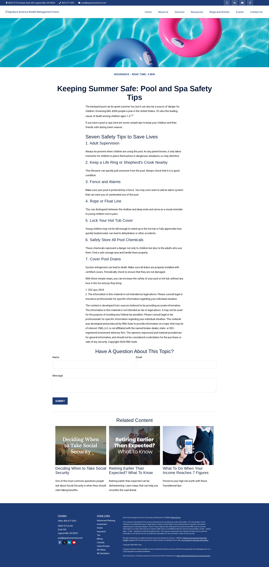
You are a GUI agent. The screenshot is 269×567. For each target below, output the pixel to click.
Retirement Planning (106, 520)
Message (58, 375)
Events (262, 3)
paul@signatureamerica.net (94, 3)
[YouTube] (242, 3)
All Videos (101, 550)
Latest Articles (103, 546)
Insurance (101, 531)
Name (56, 357)
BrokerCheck (175, 517)
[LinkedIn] (234, 3)
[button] (148, 12)
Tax (98, 535)
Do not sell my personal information (195, 540)
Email (139, 357)
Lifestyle (101, 542)
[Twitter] (227, 3)
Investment (102, 524)
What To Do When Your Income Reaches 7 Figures (186, 470)
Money (100, 539)
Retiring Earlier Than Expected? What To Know (131, 470)
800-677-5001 (68, 3)
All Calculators (103, 553)
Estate (100, 528)
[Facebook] (250, 3)
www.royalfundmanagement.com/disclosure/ (193, 556)
